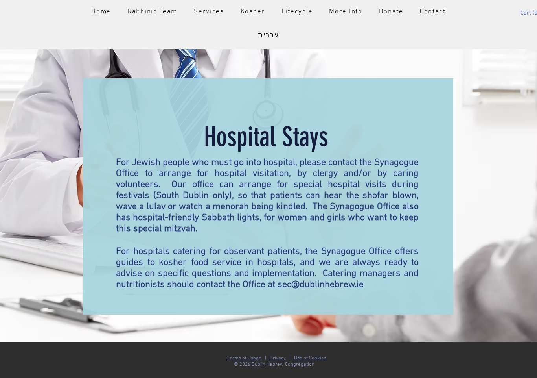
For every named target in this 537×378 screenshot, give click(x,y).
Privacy (278, 358)
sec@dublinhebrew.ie (321, 284)
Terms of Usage (244, 358)
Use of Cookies (310, 358)
